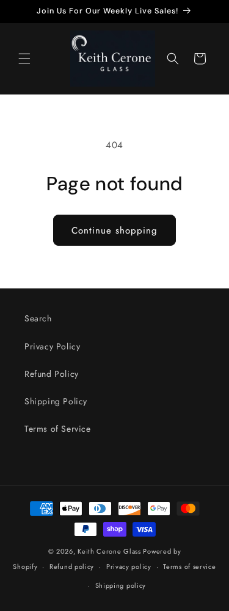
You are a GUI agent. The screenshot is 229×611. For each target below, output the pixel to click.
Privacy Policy (52, 346)
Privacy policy (128, 566)
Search (38, 318)
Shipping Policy (55, 401)
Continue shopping (114, 230)
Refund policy (71, 566)
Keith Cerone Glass (109, 551)
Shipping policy (121, 585)
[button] (24, 58)
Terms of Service (57, 429)
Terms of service (189, 566)
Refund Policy (51, 374)
